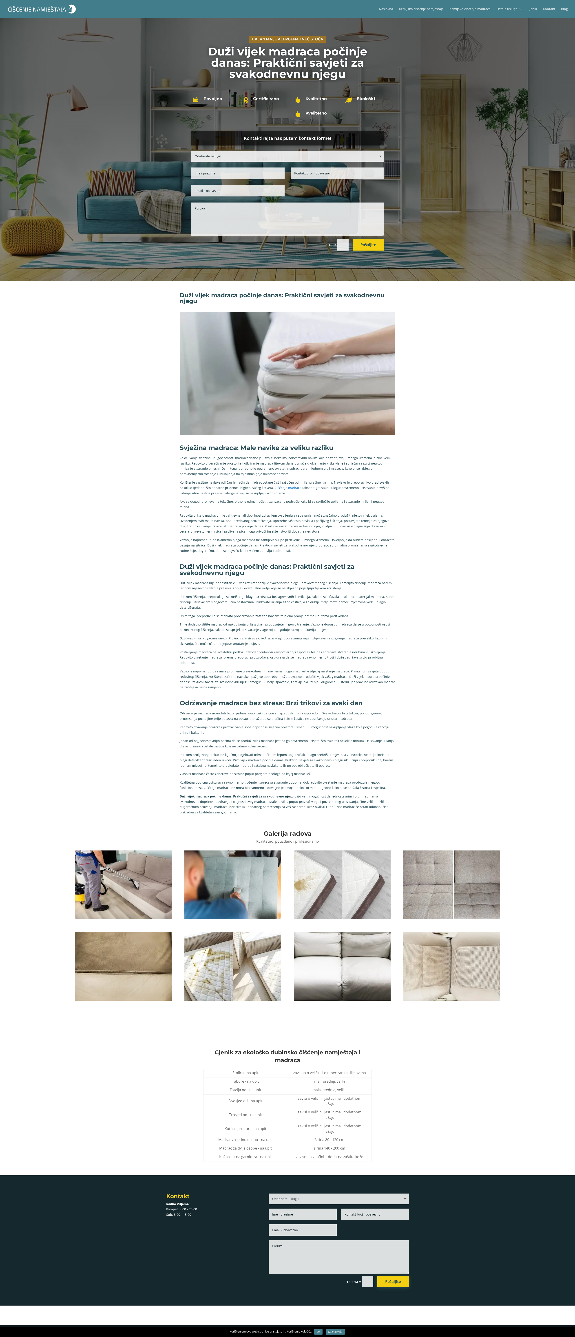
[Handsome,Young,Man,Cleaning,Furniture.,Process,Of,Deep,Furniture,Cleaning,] (232, 919)
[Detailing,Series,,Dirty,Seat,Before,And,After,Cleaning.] (451, 1000)
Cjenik (532, 9)
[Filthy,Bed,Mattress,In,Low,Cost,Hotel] (232, 1000)
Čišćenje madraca (288, 488)
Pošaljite (368, 244)
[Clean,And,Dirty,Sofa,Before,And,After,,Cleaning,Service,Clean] (451, 919)
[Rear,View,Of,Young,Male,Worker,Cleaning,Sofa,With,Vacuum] (123, 919)
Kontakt (549, 9)
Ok (318, 1331)
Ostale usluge (506, 9)
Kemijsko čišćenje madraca (470, 9)
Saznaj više (335, 1331)
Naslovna (386, 9)
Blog (564, 9)
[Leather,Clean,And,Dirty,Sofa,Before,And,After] (123, 1000)
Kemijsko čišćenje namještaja (421, 9)
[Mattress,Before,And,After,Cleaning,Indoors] (342, 919)
